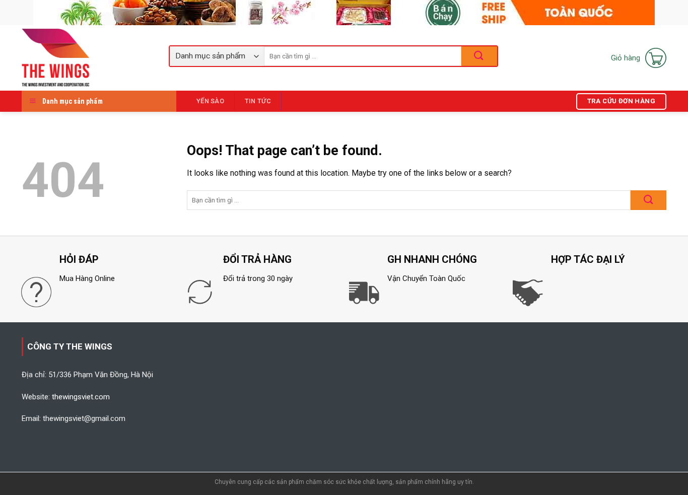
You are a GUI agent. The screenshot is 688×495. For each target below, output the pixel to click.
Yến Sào (210, 101)
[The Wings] (88, 58)
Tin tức (258, 101)
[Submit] (648, 200)
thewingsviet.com (81, 396)
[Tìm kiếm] (479, 56)
